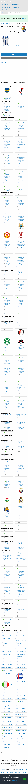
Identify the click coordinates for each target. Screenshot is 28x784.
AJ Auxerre (7, 272)
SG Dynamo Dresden (21, 591)
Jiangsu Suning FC (7, 418)
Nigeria (9, 706)
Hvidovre (21, 161)
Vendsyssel (7, 190)
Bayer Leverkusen (7, 556)
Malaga (21, 485)
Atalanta (21, 372)
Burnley (7, 204)
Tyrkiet (23, 736)
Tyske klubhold (15, 7)
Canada (9, 646)
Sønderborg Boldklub (7, 183)
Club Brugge (7, 99)
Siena (7, 404)
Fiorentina (21, 385)
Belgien (9, 638)
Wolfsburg (21, 601)
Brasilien (10, 643)
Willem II (7, 364)
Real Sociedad (7, 513)
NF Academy (21, 171)
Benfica (7, 447)
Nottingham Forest (21, 245)
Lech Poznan (7, 442)
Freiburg (7, 572)
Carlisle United (21, 204)
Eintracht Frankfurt (7, 562)
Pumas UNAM (21, 428)
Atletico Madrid (7, 469)
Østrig (9, 747)
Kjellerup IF (21, 164)
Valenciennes (21, 314)
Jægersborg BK (7, 164)
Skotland (10, 724)
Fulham (21, 214)
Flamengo (7, 107)
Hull (7, 220)
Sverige (9, 730)
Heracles (21, 345)
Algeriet (23, 633)
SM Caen (21, 307)
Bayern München (21, 556)
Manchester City (21, 229)
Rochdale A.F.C (21, 251)
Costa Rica (24, 649)
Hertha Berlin (7, 578)
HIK (7, 158)
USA (9, 744)
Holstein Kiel (7, 581)
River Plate (21, 94)
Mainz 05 (7, 588)
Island (24, 676)
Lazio (7, 394)
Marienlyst (21, 167)
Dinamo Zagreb (7, 423)
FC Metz (7, 282)
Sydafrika (24, 730)
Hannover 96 (7, 575)
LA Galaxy (7, 613)
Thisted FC (7, 187)
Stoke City (7, 258)
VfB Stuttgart (7, 597)
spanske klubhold (9, 23)
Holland (23, 667)
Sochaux (7, 310)
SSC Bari (21, 404)
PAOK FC (7, 318)
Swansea (7, 261)
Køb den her (14, 54)
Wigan (7, 267)
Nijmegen (7, 348)
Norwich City (7, 245)
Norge (9, 708)
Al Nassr (21, 452)
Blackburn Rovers (21, 198)
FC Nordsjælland (21, 145)
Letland (9, 695)
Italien (10, 684)
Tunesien (10, 736)
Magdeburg (21, 585)
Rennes (21, 304)
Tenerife (21, 516)
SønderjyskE (21, 183)
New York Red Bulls (7, 620)
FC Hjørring (21, 142)
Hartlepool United (7, 217)
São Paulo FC (7, 110)
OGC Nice (7, 294)
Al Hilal (7, 452)
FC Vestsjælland (21, 148)
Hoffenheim (21, 578)
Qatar (9, 714)
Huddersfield (21, 217)
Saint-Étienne (7, 307)
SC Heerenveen (21, 351)
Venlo (21, 358)
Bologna (21, 375)
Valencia (21, 519)
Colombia (10, 649)
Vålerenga (7, 437)
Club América (7, 428)
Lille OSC (21, 288)
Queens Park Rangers (21, 248)
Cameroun (24, 643)
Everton (7, 214)
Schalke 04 (7, 591)
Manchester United (7, 239)
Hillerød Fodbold (21, 158)
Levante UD (7, 485)
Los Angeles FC (21, 613)
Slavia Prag (7, 543)
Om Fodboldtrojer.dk (20, 769)
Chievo (7, 385)
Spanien (23, 727)
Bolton (7, 201)
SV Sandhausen (7, 594)
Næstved (7, 171)
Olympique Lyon (21, 294)
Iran (22, 670)
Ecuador (23, 651)
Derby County (21, 210)
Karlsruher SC (7, 585)
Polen (9, 711)
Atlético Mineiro (7, 104)
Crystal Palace (7, 210)
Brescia (7, 378)
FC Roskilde (7, 148)
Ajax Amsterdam (21, 323)
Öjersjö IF (7, 534)
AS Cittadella (21, 369)
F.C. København (7, 139)
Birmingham (7, 198)
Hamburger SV (21, 572)
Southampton (21, 255)
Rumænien (24, 714)
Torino (7, 407)
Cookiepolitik (8, 782)
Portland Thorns (21, 620)
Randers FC (7, 177)
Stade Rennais (21, 310)
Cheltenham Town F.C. (21, 207)
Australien (24, 636)
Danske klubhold (5, 4)
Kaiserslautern (21, 581)
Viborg (21, 190)
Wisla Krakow (21, 442)
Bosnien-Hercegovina (21, 640)
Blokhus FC (7, 129)
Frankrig (9, 662)
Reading (7, 251)
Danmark (10, 651)
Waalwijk (21, 361)
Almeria (7, 466)
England (9, 659)
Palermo (21, 398)
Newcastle (21, 242)
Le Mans (21, 285)
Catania (7, 382)
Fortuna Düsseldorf (21, 569)
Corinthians (21, 104)
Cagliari (21, 378)
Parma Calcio (7, 401)
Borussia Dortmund (7, 559)
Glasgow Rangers (7, 461)
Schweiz (24, 717)
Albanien (10, 633)
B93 (21, 126)
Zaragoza (21, 526)
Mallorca (7, 488)
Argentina (10, 636)
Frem (21, 151)
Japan (9, 690)
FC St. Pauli (7, 569)
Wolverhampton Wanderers (21, 267)
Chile (23, 646)
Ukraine (23, 739)
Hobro (7, 161)
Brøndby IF (7, 132)
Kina (9, 693)
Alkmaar (7, 326)
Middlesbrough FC (21, 239)
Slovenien (10, 727)
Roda (7, 351)
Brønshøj (21, 132)
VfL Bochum (21, 597)
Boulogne (21, 275)
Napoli (7, 398)
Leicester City (21, 220)
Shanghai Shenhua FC (21, 418)
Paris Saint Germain (21, 298)
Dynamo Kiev (7, 605)
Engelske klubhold (15, 4)
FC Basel (7, 456)
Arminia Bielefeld (7, 553)
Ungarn (9, 741)
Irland (9, 673)
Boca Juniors (7, 94)
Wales (23, 744)
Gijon (7, 482)
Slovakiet (24, 724)
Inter (7, 391)
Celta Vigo (7, 472)
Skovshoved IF (21, 180)
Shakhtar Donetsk (21, 605)
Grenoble (7, 285)
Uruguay (24, 741)
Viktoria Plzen (21, 543)
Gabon (23, 662)
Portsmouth (7, 248)
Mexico (9, 698)
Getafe (21, 479)
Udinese (7, 410)
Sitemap (3, 769)
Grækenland (10, 667)
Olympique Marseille (7, 298)
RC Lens (7, 301)
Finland (23, 659)
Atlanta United (7, 610)
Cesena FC (21, 382)
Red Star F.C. (7, 304)
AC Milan (7, 369)
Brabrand (21, 129)
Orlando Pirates (21, 538)
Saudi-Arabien (8, 718)
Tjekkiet (23, 733)
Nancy (21, 291)
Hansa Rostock (21, 575)
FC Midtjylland (7, 145)
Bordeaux (7, 275)
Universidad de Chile (7, 115)
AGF (7, 126)
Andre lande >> (5, 9)
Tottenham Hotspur (21, 261)
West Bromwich (7, 264)
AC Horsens (21, 123)
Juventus (21, 391)
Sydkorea (10, 733)
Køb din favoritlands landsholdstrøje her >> (13, 19)
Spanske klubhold (6, 7)
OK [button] (24, 779)
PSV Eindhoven (21, 348)
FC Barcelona (7, 479)
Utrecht (7, 358)
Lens (7, 288)
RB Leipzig (21, 588)
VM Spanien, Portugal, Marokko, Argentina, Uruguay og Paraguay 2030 (14, 771)
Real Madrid (21, 504)
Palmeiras (21, 107)
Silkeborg (21, 177)
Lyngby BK (7, 167)
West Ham (21, 264)
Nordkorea (24, 706)
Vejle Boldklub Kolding (21, 187)
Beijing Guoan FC (7, 415)
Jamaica (23, 681)
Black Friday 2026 (14, 771)
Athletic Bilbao (21, 466)
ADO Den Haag (7, 323)
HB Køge (21, 155)
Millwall (7, 242)
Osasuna (21, 494)
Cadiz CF (21, 469)
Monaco (23, 698)
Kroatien (23, 693)
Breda (21, 326)
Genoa (7, 388)
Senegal (9, 721)
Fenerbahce (7, 548)
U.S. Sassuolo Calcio (21, 407)
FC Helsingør (7, 142)
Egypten (9, 654)
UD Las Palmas (7, 519)
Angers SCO (21, 272)
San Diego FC (7, 623)
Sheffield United (7, 255)
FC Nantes (21, 282)
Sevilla (7, 516)
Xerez (7, 526)
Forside (2, 23)
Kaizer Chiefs (7, 538)
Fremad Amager (7, 155)
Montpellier (7, 291)
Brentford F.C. (21, 201)
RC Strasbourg (21, 301)
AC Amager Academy (7, 123)
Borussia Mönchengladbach (21, 559)
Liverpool (7, 223)
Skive (7, 180)
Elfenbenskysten (21, 656)
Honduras (10, 670)
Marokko (24, 695)
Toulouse (7, 314)
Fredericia (7, 151)
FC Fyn (21, 139)
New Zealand (8, 702)
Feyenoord (21, 336)
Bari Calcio (7, 375)
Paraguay (24, 708)
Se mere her (14, 58)
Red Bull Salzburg (7, 628)
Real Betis (7, 504)
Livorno (21, 394)
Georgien (10, 664)
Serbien (23, 721)
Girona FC (21, 482)
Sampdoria (21, 401)
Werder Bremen (7, 601)
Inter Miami (21, 610)
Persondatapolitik (15, 780)
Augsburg (21, 553)
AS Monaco (7, 433)
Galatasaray (21, 548)
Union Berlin (21, 594)
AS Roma (7, 372)
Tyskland (10, 739)
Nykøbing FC (7, 174)
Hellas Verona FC (21, 388)
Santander (21, 507)
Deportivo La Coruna (21, 472)
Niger (23, 701)
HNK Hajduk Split (21, 423)
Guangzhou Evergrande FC (21, 415)
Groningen (7, 345)
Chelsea (7, 207)
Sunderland (21, 258)
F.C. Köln (21, 562)
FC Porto (21, 447)
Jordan (23, 690)
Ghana (23, 664)
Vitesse (7, 361)
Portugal (23, 711)
